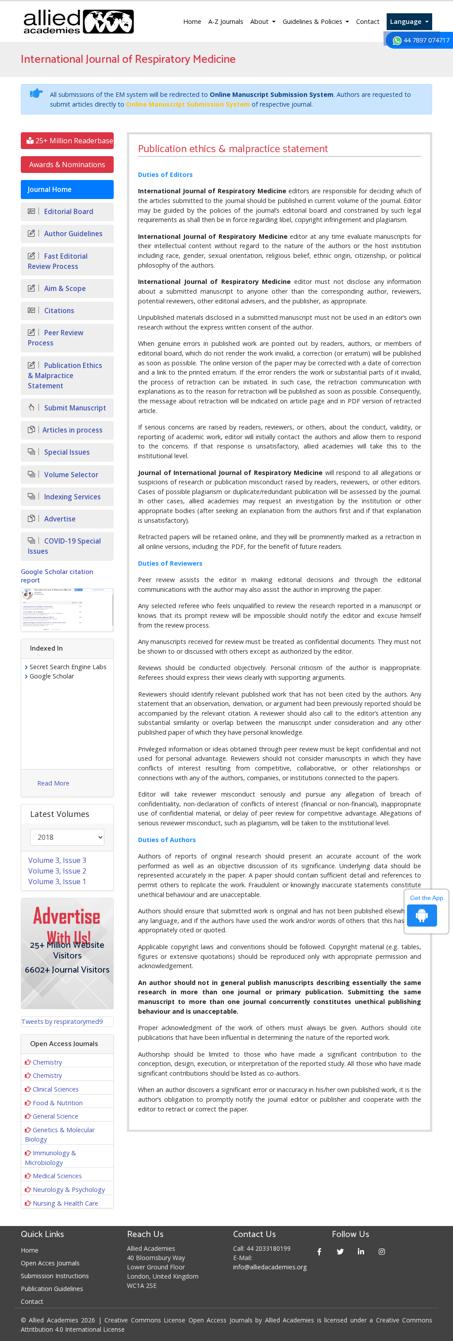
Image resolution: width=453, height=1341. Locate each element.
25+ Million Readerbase (73, 141)
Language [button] (406, 21)
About (260, 21)
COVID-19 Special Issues (64, 546)
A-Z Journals (225, 21)
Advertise (59, 519)
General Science (55, 1116)
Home (192, 21)
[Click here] (67, 610)
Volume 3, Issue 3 (57, 860)
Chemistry (47, 1062)
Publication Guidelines (52, 1288)
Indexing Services (71, 497)
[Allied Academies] (79, 21)
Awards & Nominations (67, 164)
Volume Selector (70, 474)
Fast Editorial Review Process (58, 261)
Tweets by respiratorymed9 (62, 1021)
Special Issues (66, 452)
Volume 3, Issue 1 (57, 881)
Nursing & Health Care (65, 1203)
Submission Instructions (55, 1276)
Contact (368, 21)
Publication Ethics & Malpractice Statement (65, 376)
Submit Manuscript (74, 408)
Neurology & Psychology (69, 1189)
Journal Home (50, 189)
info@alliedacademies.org (270, 1267)
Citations (58, 310)
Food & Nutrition (58, 1103)
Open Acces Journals (50, 1263)
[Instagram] (381, 1251)
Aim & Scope (64, 288)
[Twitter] (340, 1251)
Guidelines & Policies (313, 21)
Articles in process (72, 430)
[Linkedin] (361, 1251)
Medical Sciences (57, 1176)
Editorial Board (67, 211)
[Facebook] (319, 1251)
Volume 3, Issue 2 (57, 871)
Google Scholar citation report (57, 576)
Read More (53, 783)
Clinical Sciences (56, 1089)
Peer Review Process (56, 338)
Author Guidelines (72, 233)
